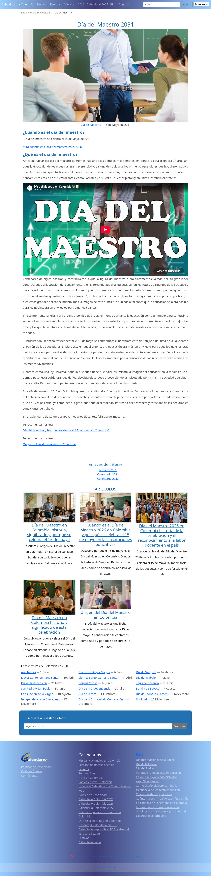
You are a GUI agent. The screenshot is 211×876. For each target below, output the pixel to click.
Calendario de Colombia (18, 4)
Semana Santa (88, 773)
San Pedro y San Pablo (36, 688)
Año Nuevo (28, 672)
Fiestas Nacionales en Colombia (100, 760)
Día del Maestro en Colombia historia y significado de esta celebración (49, 625)
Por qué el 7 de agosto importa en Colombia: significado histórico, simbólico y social (158, 777)
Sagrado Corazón (147, 683)
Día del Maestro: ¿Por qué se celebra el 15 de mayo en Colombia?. (66, 430)
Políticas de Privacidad (36, 767)
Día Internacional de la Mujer (155, 760)
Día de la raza (87, 694)
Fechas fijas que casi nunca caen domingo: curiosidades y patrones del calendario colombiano (161, 811)
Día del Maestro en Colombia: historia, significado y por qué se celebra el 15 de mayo (49, 532)
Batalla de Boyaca (147, 688)
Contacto (125, 4)
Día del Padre (145, 768)
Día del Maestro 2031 (105, 24)
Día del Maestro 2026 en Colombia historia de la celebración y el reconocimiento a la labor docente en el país (162, 535)
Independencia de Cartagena (40, 699)
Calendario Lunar (90, 842)
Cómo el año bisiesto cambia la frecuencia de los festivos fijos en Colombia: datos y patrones (158, 790)
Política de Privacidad (93, 795)
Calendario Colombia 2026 (96, 803)
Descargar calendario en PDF (98, 825)
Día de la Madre (146, 764)
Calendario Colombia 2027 (96, 808)
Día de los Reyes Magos (94, 672)
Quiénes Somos (31, 771)
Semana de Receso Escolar (96, 765)
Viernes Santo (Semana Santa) (98, 678)
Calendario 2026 (73, 4)
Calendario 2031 (108, 474)
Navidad (141, 699)
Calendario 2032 (108, 479)
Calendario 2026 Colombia (105, 867)
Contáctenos (29, 775)
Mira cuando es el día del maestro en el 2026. (52, 147)
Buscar (187, 4)
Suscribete (179, 726)
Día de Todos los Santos (152, 694)
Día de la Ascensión (34, 683)
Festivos (42, 4)
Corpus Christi (88, 683)
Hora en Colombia (91, 778)
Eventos (55, 4)
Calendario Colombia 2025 (96, 799)
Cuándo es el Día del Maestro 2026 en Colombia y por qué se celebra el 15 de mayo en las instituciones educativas (105, 534)
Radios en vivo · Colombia (95, 782)
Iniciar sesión (201, 4)
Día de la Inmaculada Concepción (101, 699)
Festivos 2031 (108, 470)
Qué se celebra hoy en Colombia (100, 821)
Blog (113, 4)
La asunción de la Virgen (37, 694)
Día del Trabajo (146, 678)
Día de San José (146, 672)
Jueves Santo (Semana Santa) (40, 678)
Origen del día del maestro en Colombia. (49, 444)
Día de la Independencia (95, 688)
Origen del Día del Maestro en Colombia (105, 615)
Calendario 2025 (97, 4)
